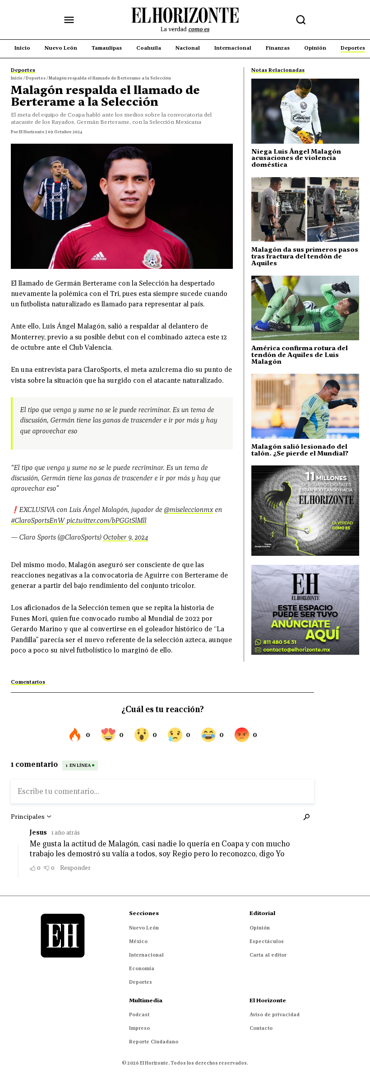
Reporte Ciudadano (153, 1041)
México (138, 941)
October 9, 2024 (125, 537)
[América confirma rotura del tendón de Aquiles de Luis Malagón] (305, 308)
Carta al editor (268, 955)
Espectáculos (267, 941)
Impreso (139, 1028)
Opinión (260, 928)
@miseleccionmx (188, 509)
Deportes (140, 982)
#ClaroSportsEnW (38, 520)
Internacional (146, 955)
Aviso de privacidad (275, 1014)
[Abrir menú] (69, 20)
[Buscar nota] (301, 20)
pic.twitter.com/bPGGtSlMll (106, 520)
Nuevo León (144, 928)
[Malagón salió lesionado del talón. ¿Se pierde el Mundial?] (305, 406)
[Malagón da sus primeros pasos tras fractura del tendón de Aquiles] (305, 209)
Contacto (261, 1028)
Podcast (139, 1014)
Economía (141, 968)
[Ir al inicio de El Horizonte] (185, 20)
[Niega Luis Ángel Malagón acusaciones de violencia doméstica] (305, 111)
